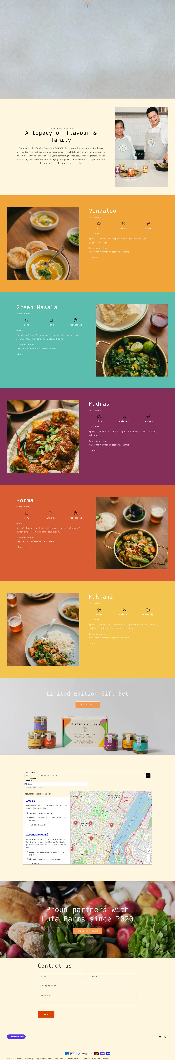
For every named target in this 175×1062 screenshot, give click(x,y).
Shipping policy (104, 1059)
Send (46, 1014)
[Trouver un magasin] (148, 775)
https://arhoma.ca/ (45, 813)
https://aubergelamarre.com (49, 859)
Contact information (74, 1059)
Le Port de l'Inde (18, 1059)
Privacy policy (47, 1059)
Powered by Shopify (32, 1059)
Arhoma (30, 801)
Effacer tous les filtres (33, 787)
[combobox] (91, 775)
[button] (6, 5)
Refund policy (59, 1059)
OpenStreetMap (140, 863)
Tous (30, 784)
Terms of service (90, 1059)
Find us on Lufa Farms (87, 930)
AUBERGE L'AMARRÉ (37, 834)
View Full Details (87, 704)
